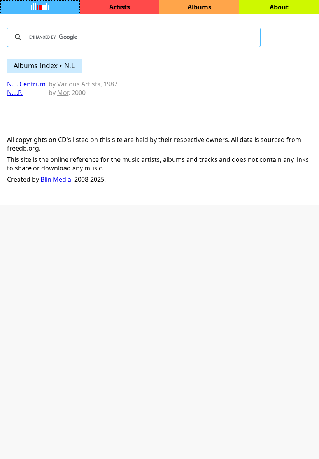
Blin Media (55, 179)
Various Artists (78, 84)
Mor (62, 92)
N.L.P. (15, 92)
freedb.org (23, 148)
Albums (199, 7)
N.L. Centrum (26, 84)
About (279, 7)
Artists (119, 7)
